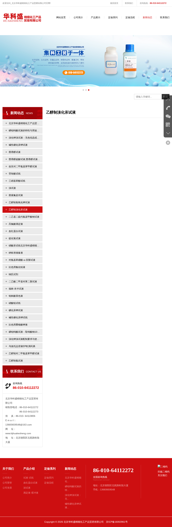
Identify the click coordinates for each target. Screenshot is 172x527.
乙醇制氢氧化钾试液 (19, 202)
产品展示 (95, 17)
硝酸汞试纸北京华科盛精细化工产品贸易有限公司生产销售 (25, 245)
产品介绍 (29, 468)
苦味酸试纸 (14, 173)
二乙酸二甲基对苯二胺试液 (23, 281)
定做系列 (113, 17)
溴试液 (12, 188)
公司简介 (78, 17)
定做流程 (130, 17)
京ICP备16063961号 (117, 521)
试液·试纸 (28, 477)
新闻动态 (147, 17)
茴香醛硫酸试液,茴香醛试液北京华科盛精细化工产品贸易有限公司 (25, 159)
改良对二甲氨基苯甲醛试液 (23, 166)
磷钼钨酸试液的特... (73, 488)
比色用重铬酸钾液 (18, 324)
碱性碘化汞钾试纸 (18, 317)
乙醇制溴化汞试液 (18, 209)
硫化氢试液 (14, 238)
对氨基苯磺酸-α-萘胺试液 (22, 260)
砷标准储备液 (16, 252)
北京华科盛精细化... (73, 479)
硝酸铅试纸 (14, 303)
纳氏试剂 (13, 274)
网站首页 (61, 17)
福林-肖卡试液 (16, 288)
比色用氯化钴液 (17, 267)
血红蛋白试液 (16, 231)
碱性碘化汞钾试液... (73, 505)
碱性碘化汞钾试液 (18, 144)
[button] (83, 90)
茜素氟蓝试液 (16, 195)
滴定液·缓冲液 (30, 492)
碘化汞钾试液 (16, 310)
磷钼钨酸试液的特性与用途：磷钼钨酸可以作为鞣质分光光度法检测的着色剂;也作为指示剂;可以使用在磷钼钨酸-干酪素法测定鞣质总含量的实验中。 (25, 130)
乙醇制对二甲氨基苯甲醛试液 (24, 353)
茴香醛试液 (14, 152)
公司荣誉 (7, 482)
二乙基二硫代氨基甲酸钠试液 (24, 216)
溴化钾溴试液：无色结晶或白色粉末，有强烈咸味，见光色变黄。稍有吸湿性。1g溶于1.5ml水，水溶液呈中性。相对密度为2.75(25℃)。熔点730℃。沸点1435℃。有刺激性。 (25, 137)
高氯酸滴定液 (16, 224)
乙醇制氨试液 (16, 360)
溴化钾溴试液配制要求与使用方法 (25, 339)
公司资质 (7, 487)
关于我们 (8, 468)
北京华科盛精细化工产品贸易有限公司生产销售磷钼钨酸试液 (25, 123)
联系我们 (129, 3)
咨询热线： (153, 3)
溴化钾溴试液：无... (73, 497)
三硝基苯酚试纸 (17, 180)
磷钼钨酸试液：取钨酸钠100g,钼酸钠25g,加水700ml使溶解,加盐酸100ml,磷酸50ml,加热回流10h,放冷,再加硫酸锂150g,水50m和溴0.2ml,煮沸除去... (25, 331)
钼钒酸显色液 (16, 296)
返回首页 (114, 3)
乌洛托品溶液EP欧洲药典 (22, 346)
